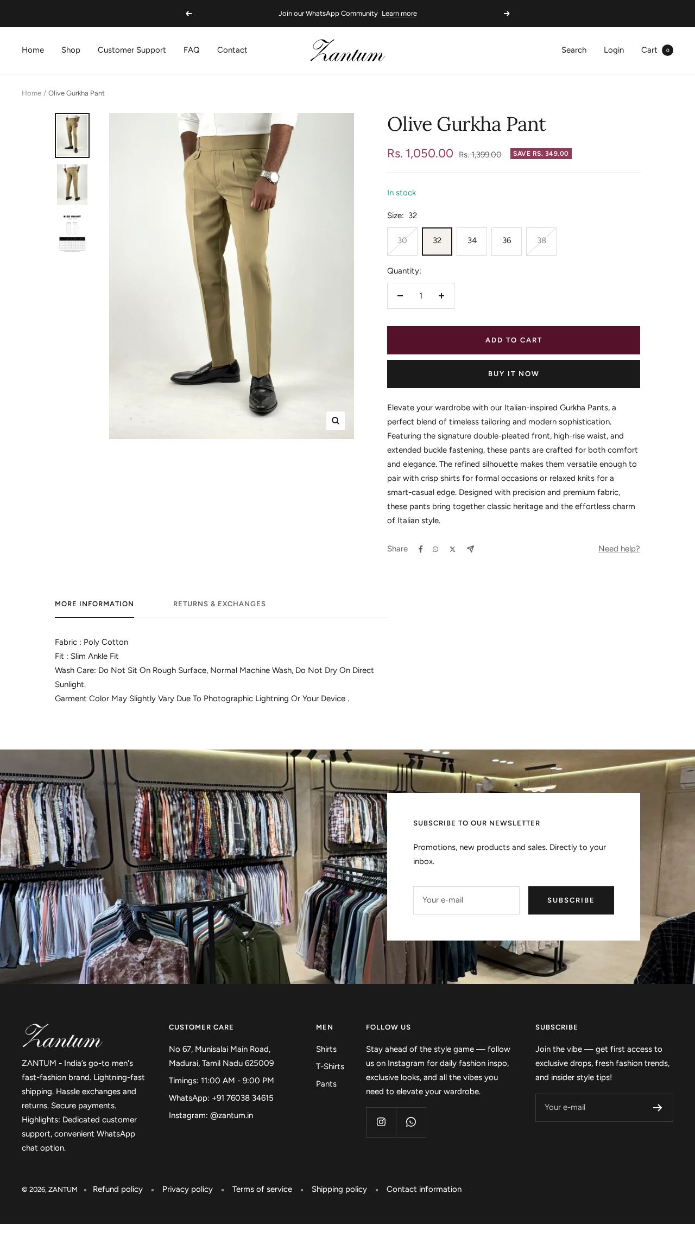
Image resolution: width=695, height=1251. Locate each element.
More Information (94, 604)
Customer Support (132, 50)
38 (541, 240)
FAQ (192, 50)
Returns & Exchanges (219, 604)
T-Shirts (330, 1066)
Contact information (424, 1189)
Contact (232, 50)
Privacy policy (187, 1189)
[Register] (657, 1108)
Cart (655, 50)
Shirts (326, 1049)
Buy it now (514, 374)
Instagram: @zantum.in (211, 1115)
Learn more (399, 13)
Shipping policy (339, 1189)
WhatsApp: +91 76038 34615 (221, 1098)
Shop (70, 50)
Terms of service (262, 1189)
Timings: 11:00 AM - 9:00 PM (221, 1080)
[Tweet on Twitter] (452, 549)
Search (573, 50)
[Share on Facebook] (421, 549)
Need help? (619, 549)
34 (472, 240)
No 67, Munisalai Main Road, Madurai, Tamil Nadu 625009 (221, 1056)
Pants (326, 1084)
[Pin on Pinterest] (435, 549)
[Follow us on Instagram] (381, 1122)
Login (614, 50)
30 (402, 240)
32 (437, 240)
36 (506, 240)
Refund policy (118, 1189)
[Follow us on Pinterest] (411, 1122)
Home (33, 50)
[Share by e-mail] (470, 549)
